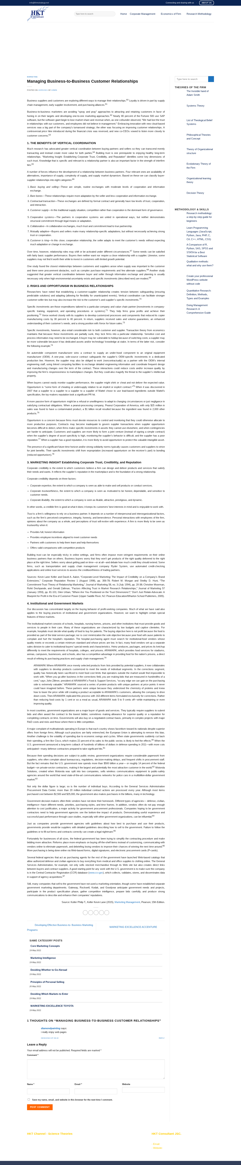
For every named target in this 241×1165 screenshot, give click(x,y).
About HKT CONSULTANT (41, 1143)
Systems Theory (195, 105)
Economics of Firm (171, 14)
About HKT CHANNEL (39, 1139)
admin (54, 90)
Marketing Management (127, 902)
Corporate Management (142, 14)
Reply (162, 1038)
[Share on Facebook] (85, 912)
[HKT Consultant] (48, 14)
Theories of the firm (99, 1151)
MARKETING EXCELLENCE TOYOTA (52, 1005)
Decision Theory (195, 193)
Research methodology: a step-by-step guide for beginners (199, 217)
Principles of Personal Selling (47, 982)
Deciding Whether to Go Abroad (48, 969)
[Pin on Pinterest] (101, 912)
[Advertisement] (120, 47)
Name (30, 1084)
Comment (32, 1055)
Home (123, 14)
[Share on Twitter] (90, 912)
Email (78, 1084)
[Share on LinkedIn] (106, 912)
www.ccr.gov (96, 872)
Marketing (32, 77)
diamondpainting (50, 1028)
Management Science (101, 1147)
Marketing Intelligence (43, 957)
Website (126, 1084)
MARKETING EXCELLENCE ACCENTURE (134, 927)
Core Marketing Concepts (45, 946)
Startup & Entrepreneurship (103, 1143)
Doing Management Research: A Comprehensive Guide (199, 309)
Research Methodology (199, 14)
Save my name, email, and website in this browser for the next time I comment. (72, 1100)
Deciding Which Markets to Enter (49, 993)
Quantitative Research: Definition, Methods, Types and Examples (199, 294)
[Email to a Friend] (96, 912)
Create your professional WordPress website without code (200, 280)
